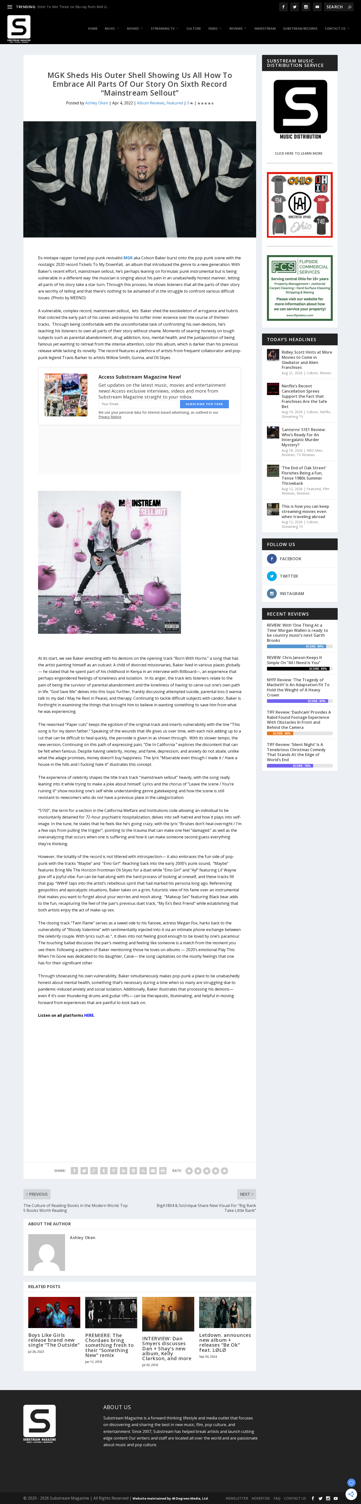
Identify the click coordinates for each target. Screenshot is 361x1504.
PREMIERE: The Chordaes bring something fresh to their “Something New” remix (109, 1345)
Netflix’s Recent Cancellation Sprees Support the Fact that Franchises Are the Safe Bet (304, 396)
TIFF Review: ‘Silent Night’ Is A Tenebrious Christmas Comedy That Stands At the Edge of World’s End (296, 752)
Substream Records (300, 28)
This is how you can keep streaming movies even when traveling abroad (305, 511)
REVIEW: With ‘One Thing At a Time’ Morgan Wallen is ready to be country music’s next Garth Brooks (297, 632)
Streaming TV (163, 28)
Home (92, 28)
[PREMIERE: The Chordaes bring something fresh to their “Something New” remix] (111, 1312)
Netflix (325, 412)
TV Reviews (306, 454)
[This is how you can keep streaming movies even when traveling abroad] (273, 509)
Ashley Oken (96, 103)
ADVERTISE (261, 1498)
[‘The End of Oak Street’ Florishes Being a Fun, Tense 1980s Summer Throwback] (273, 471)
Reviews (236, 28)
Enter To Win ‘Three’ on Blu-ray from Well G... (73, 6)
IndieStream (265, 28)
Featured (175, 103)
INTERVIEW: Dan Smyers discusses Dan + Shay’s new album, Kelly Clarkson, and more (166, 1348)
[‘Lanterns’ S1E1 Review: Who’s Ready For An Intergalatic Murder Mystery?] (273, 432)
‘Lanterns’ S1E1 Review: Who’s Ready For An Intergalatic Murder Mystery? (304, 437)
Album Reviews (151, 103)
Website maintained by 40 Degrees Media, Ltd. (171, 1498)
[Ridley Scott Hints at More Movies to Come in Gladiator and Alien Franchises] (273, 355)
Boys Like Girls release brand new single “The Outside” (54, 1340)
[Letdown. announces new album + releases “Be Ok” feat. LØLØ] (225, 1312)
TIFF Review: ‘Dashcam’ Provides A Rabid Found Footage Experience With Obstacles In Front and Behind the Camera (299, 719)
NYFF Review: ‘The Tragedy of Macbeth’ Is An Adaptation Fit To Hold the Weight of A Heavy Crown (298, 687)
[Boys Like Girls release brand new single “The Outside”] (54, 1312)
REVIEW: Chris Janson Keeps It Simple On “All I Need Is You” (294, 660)
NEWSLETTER (237, 1498)
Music (110, 28)
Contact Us (335, 28)
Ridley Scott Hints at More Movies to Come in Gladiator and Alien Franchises (307, 359)
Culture (193, 28)
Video (213, 28)
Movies (133, 28)
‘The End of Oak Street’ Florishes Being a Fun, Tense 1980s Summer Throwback (304, 475)
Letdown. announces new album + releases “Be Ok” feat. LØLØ (225, 1342)
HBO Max (314, 450)
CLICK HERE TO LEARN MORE (299, 153)
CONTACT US (295, 1498)
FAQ (277, 1498)
